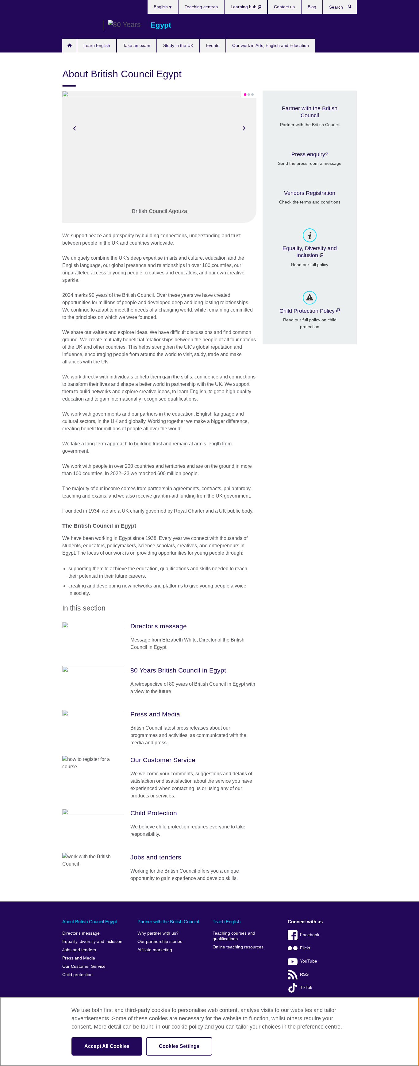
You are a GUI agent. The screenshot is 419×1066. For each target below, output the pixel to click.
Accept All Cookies (106, 1046)
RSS (304, 974)
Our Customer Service (84, 966)
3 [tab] (252, 94)
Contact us (284, 6)
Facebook (309, 934)
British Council (80, 25)
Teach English (226, 921)
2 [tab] (249, 94)
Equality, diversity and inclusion (92, 941)
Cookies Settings (179, 1046)
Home (69, 45)
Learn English (96, 45)
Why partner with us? (158, 933)
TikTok (306, 987)
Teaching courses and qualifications (234, 936)
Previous (74, 128)
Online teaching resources (238, 947)
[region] (209, 1031)
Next (244, 128)
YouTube (308, 961)
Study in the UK (178, 45)
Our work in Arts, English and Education (270, 45)
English (161, 6)
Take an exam (136, 45)
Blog (312, 6)
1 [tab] (245, 94)
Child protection (77, 974)
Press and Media (78, 958)
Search (353, 8)
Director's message (81, 933)
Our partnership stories (159, 941)
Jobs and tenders (79, 950)
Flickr (305, 948)
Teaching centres (201, 6)
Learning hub (244, 6)
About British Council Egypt (89, 921)
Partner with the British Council (168, 921)
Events (212, 45)
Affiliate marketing (154, 950)
